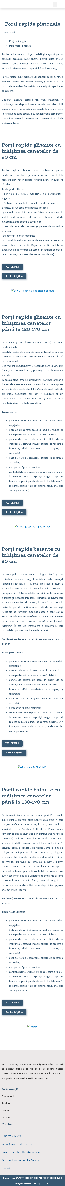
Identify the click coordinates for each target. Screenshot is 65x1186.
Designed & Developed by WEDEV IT (32, 1183)
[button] (55, 4)
